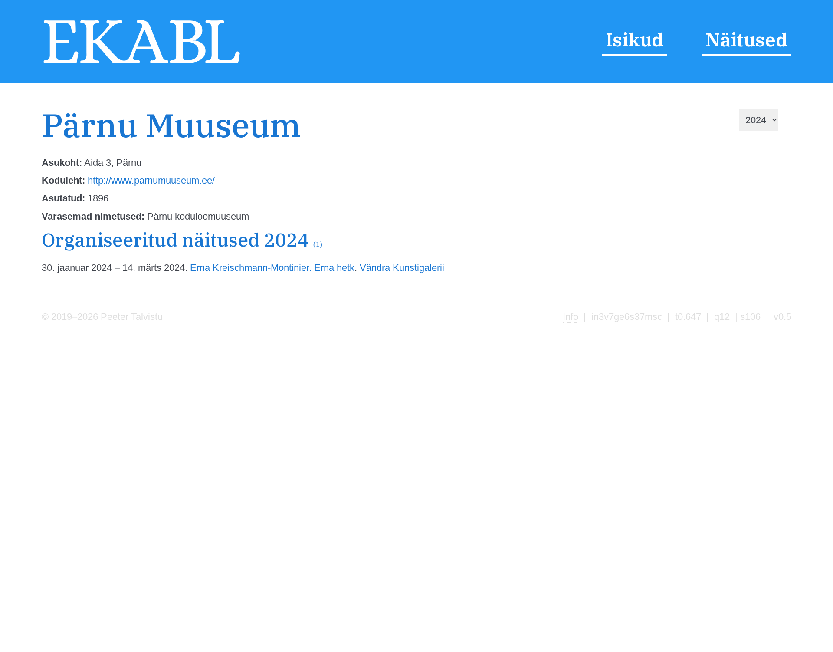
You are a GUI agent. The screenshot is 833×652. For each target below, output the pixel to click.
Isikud (634, 39)
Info (570, 316)
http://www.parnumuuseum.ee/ (151, 180)
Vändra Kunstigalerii (402, 267)
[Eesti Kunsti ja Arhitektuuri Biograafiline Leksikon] (142, 63)
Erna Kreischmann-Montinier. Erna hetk (272, 267)
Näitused (746, 39)
